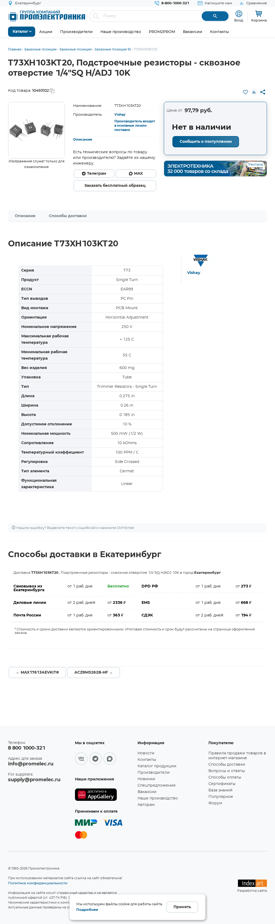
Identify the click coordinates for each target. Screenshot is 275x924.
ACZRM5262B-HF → (93, 672)
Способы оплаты (224, 777)
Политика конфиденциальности (37, 883)
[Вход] (239, 13)
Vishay (119, 114)
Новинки (146, 779)
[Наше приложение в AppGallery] (104, 794)
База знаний (220, 790)
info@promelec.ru (30, 764)
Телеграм (96, 174)
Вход (238, 20)
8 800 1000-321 (26, 748)
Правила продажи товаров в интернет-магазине (237, 755)
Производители (154, 773)
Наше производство (158, 798)
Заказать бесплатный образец (115, 186)
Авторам (146, 805)
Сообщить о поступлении (206, 142)
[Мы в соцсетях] (81, 758)
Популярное (220, 797)
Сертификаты (222, 784)
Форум (215, 803)
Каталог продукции (157, 766)
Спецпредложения (156, 785)
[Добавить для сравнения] (254, 92)
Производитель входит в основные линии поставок (134, 126)
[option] (36, 130)
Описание (82, 139)
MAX (138, 174)
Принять (182, 907)
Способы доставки (68, 216)
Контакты (147, 760)
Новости (146, 753)
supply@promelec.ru (34, 779)
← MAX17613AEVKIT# (37, 672)
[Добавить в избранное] (245, 92)
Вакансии (147, 792)
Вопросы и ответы (226, 771)
